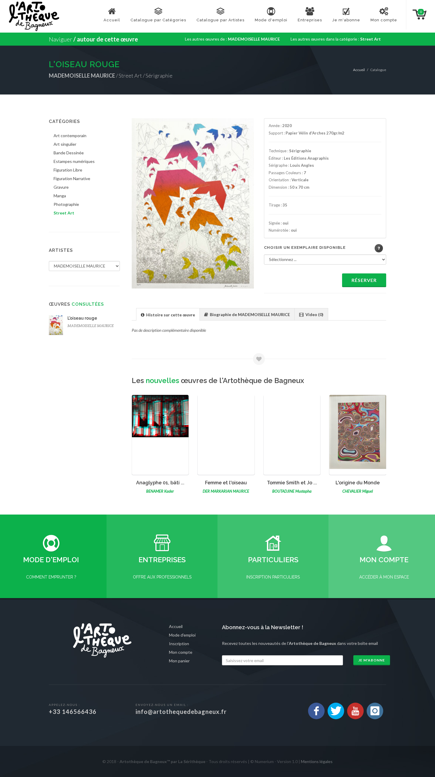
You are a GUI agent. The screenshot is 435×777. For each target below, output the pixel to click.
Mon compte (180, 652)
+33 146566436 (72, 711)
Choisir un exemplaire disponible (305, 247)
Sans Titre (358, 483)
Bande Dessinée (69, 152)
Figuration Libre (68, 169)
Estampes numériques (74, 161)
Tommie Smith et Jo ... (226, 483)
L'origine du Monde (292, 483)
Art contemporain (70, 135)
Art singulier (65, 144)
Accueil (359, 70)
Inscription (179, 643)
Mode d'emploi (182, 634)
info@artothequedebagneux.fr (181, 711)
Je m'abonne (371, 660)
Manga (60, 195)
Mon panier (179, 660)
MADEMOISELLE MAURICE (90, 325)
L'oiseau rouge (82, 318)
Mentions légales (317, 761)
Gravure (61, 187)
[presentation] (167, 315)
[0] (415, 14)
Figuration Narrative (72, 178)
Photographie (66, 204)
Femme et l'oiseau (160, 483)
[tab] (168, 314)
